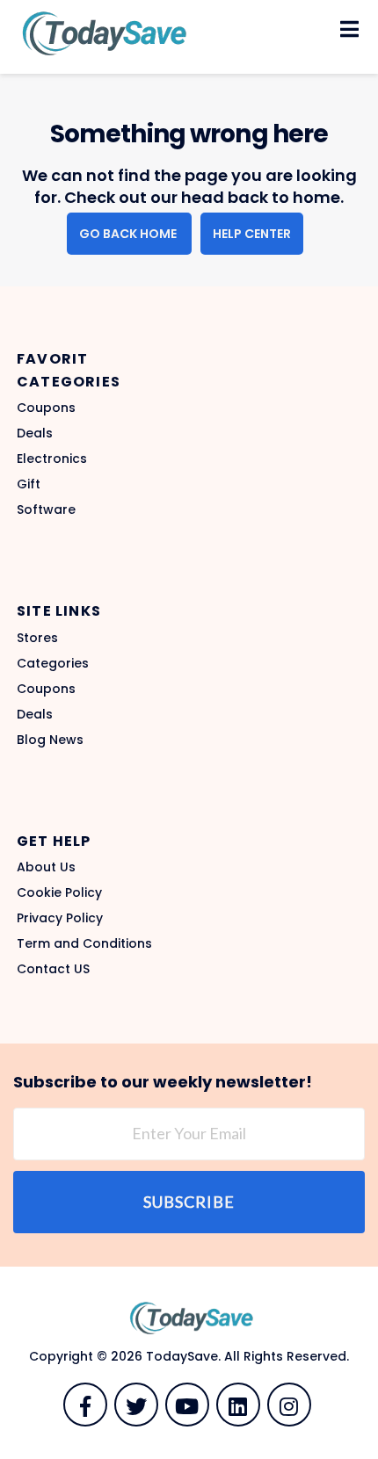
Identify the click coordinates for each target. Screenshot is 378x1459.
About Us (46, 867)
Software (46, 509)
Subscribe (189, 1201)
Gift (28, 484)
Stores (37, 637)
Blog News (50, 739)
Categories (53, 663)
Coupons (46, 407)
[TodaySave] (101, 32)
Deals (35, 433)
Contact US (53, 969)
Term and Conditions (84, 943)
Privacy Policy (60, 918)
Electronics (52, 458)
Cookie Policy (59, 892)
